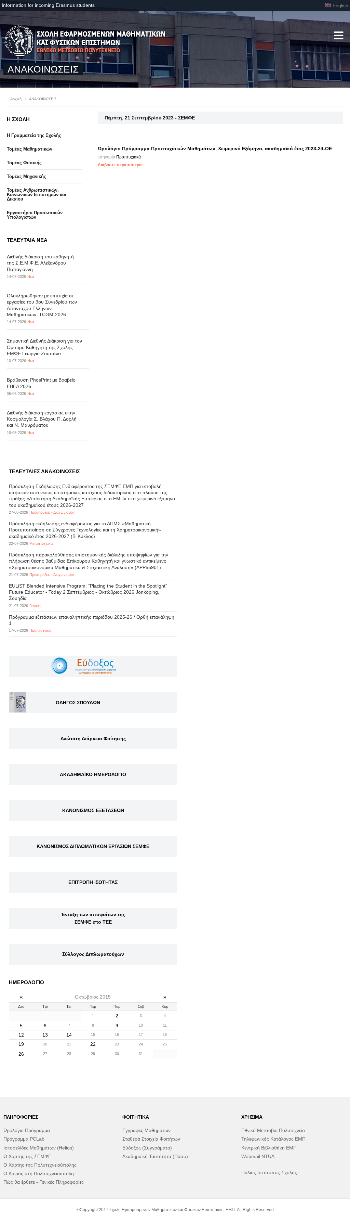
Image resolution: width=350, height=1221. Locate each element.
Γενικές (35, 606)
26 (21, 1054)
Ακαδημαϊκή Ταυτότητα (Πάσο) (155, 1156)
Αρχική (16, 99)
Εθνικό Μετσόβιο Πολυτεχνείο (273, 1130)
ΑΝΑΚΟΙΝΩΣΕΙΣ (43, 99)
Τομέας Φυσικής (24, 162)
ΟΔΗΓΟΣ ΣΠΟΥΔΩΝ (78, 702)
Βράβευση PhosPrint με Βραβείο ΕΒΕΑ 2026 (41, 383)
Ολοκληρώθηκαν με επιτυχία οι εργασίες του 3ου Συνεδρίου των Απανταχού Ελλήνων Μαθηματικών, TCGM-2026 (42, 305)
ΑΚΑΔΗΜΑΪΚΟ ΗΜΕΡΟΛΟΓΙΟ (93, 774)
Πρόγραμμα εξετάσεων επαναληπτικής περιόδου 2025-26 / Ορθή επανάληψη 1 (91, 620)
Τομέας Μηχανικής (26, 176)
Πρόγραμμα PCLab (23, 1139)
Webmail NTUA (257, 1156)
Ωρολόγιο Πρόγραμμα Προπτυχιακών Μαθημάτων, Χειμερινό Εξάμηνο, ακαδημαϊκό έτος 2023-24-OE (215, 148)
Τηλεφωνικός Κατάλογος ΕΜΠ (273, 1139)
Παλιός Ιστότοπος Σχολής (269, 1172)
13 (45, 1035)
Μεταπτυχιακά (41, 543)
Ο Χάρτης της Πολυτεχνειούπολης (40, 1165)
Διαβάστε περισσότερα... (121, 165)
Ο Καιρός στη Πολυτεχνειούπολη (38, 1173)
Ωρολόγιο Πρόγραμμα (26, 1130)
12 (21, 1035)
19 (21, 1044)
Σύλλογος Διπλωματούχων (93, 954)
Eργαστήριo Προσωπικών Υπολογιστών (35, 215)
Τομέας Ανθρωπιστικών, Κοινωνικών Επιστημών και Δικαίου (36, 195)
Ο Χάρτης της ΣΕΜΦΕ (27, 1156)
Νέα (30, 276)
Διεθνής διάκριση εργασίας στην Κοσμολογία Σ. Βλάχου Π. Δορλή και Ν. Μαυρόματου (42, 419)
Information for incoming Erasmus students (48, 5)
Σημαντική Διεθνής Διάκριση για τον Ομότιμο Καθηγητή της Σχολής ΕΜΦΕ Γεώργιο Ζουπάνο (44, 347)
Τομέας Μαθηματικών (29, 149)
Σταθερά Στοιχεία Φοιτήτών (151, 1139)
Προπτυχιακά (128, 157)
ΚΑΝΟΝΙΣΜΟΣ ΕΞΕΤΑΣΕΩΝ (93, 810)
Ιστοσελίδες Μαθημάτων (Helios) (38, 1148)
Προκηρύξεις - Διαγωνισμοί (51, 512)
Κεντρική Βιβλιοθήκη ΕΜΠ (269, 1148)
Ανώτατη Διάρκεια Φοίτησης (93, 738)
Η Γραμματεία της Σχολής (34, 135)
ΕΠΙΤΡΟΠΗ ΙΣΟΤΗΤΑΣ (93, 882)
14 (69, 1035)
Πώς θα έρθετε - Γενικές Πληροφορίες (43, 1182)
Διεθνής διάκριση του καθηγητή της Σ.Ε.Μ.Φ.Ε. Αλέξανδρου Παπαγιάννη (40, 263)
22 (93, 1044)
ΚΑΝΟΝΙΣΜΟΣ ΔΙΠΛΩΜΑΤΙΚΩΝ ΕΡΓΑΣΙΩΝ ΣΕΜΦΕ (93, 846)
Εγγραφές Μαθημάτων (146, 1130)
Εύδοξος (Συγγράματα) (147, 1148)
